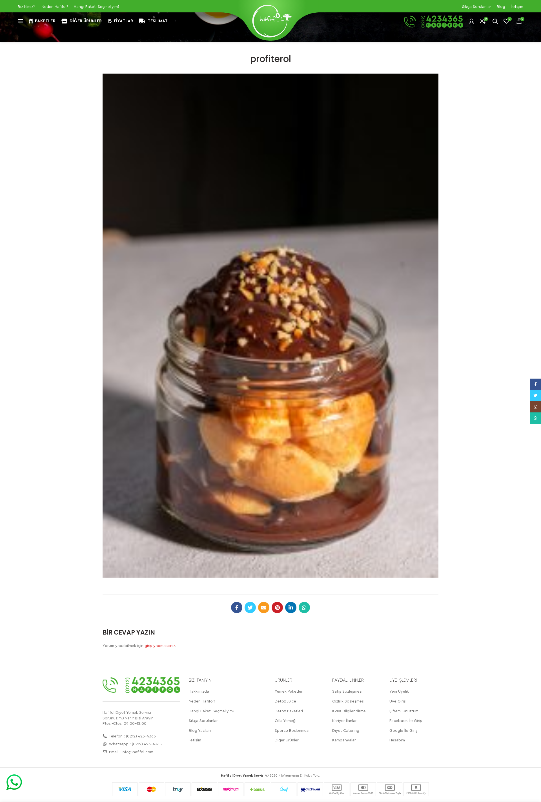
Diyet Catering (345, 731)
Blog (501, 7)
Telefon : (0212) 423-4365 (132, 736)
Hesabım (397, 740)
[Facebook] (236, 607)
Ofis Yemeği (285, 721)
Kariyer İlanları (345, 721)
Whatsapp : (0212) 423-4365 (135, 744)
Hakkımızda (199, 691)
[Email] (263, 607)
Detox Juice (285, 701)
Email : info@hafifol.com (130, 752)
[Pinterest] (277, 607)
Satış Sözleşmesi (347, 691)
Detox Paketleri (289, 711)
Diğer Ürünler (287, 740)
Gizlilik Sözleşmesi (348, 701)
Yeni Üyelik (399, 691)
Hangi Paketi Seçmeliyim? (96, 7)
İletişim (517, 7)
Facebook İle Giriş (405, 721)
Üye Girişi (398, 701)
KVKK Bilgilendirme (349, 711)
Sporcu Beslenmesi (292, 731)
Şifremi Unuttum (403, 711)
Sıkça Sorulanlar (476, 7)
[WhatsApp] (304, 607)
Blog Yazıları (200, 731)
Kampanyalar (344, 740)
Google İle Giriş (403, 731)
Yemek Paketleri (289, 691)
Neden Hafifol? (55, 7)
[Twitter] (250, 607)
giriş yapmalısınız (160, 646)
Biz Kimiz (25, 7)
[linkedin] (290, 607)
